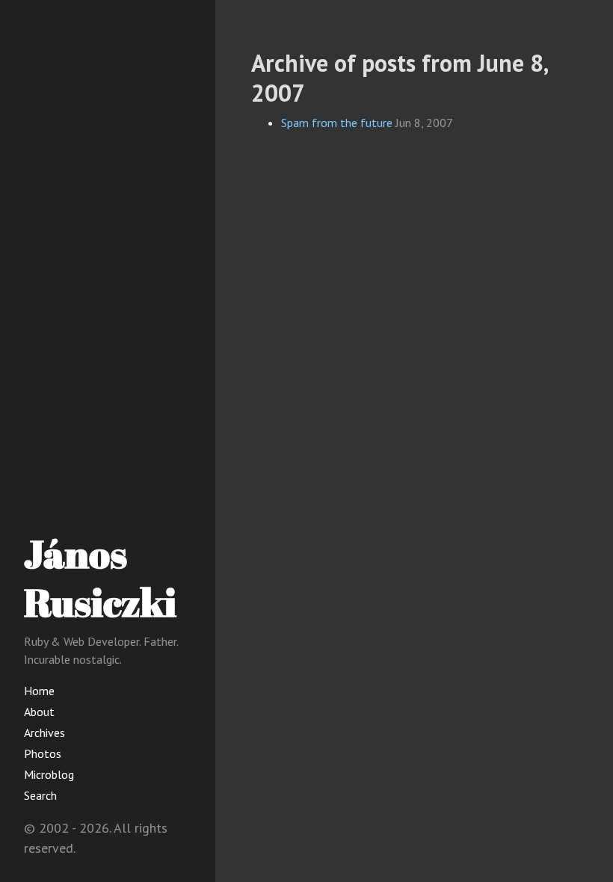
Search (40, 795)
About (39, 711)
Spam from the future (336, 122)
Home (39, 690)
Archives (44, 732)
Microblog (49, 774)
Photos (42, 753)
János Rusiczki (100, 577)
